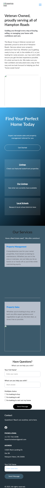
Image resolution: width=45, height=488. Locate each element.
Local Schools (23, 203)
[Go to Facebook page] (6, 427)
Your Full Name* (11, 370)
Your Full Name (10, 464)
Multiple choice (10, 391)
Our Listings (22, 184)
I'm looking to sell (13, 397)
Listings (22, 165)
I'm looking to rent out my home (18, 400)
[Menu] (40, 5)
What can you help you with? (16, 380)
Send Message (22, 406)
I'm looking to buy (13, 394)
